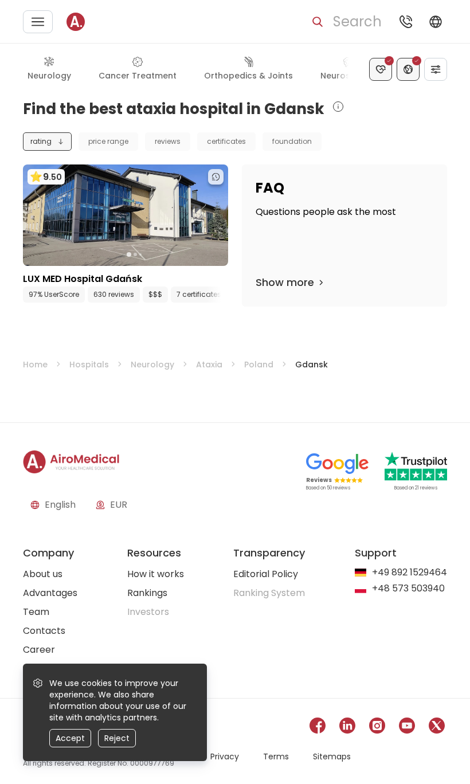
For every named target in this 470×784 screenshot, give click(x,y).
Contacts (44, 630)
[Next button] (222, 294)
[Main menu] (38, 21)
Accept (70, 738)
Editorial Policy (265, 574)
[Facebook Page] (317, 727)
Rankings (147, 592)
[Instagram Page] (377, 727)
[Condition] (380, 69)
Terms (276, 756)
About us (42, 574)
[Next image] (149, 254)
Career (39, 649)
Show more (285, 282)
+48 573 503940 (408, 589)
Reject (117, 738)
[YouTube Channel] (407, 727)
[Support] (405, 21)
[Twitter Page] (436, 727)
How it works (155, 574)
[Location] (408, 69)
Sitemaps (332, 756)
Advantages (50, 592)
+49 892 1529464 (409, 573)
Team (36, 611)
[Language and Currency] (435, 21)
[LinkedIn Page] (347, 727)
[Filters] (435, 69)
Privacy (224, 756)
